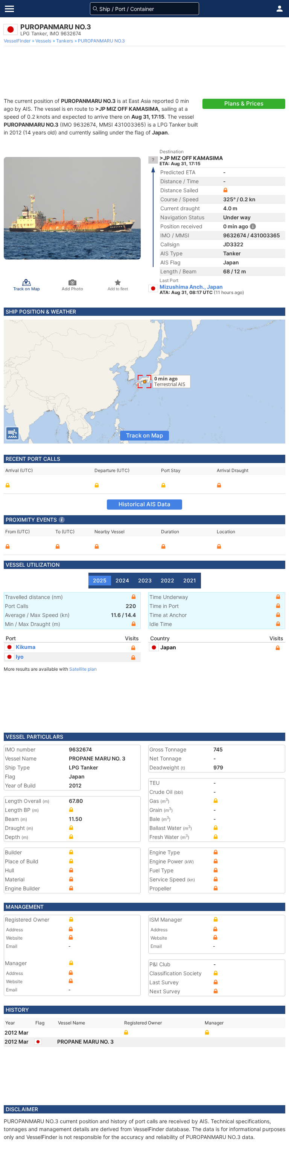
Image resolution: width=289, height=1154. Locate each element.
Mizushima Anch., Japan (191, 287)
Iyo (20, 656)
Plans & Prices (243, 103)
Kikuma (25, 647)
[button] (279, 8)
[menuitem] (18, 41)
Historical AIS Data (144, 504)
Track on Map (144, 435)
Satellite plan (83, 669)
